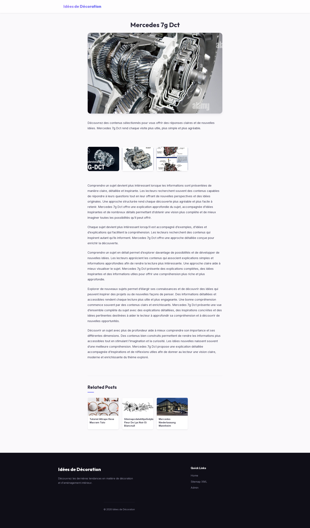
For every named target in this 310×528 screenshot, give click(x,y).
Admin (194, 487)
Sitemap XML (199, 481)
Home (194, 475)
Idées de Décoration (79, 469)
